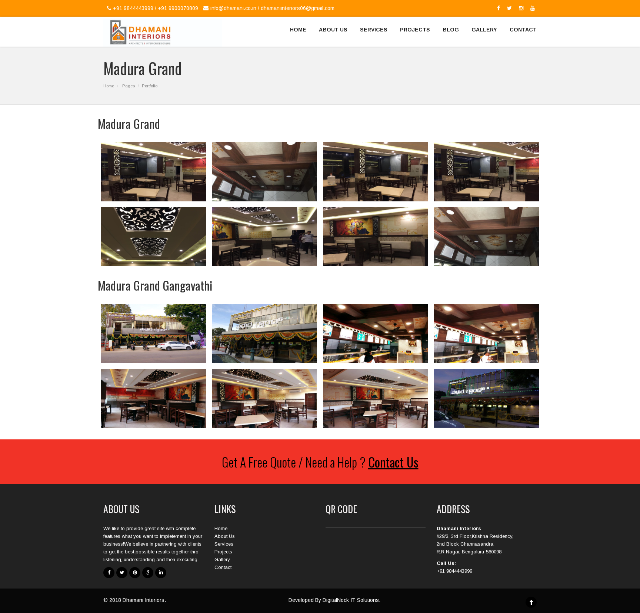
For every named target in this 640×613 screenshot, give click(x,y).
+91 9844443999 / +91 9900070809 (155, 8)
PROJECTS (415, 30)
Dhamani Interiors (143, 600)
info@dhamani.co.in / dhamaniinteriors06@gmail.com (272, 8)
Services (223, 544)
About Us (224, 536)
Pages (128, 86)
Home (108, 86)
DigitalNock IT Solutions (351, 600)
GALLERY (484, 30)
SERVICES (373, 30)
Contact (222, 567)
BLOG (451, 30)
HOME (298, 30)
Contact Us (393, 461)
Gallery (222, 559)
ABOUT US (333, 30)
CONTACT (523, 30)
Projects (223, 552)
